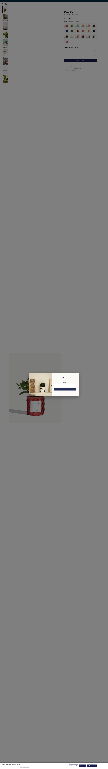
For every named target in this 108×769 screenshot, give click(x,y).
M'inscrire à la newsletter (65, 389)
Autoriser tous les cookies (91, 765)
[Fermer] (106, 765)
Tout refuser (82, 765)
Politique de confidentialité (24, 767)
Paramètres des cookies (73, 765)
